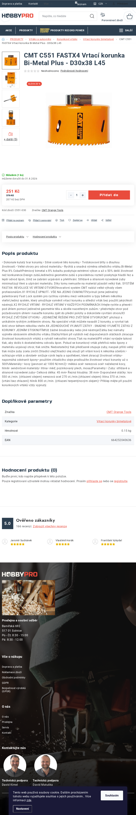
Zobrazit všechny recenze (50, 526)
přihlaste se (94, 481)
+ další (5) (11, 139)
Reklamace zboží (12, 672)
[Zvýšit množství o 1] (83, 195)
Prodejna (7, 722)
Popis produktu (15, 236)
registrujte (121, 481)
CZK (100, 3)
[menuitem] (9, 30)
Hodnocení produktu (45, 236)
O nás (5, 716)
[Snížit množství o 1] (71, 195)
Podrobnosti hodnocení (74, 70)
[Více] (126, 30)
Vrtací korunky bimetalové (114, 421)
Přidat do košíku (109, 196)
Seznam (81, 4)
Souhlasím (112, 795)
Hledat (92, 16)
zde (29, 800)
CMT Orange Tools (52, 210)
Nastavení (22, 808)
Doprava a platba (12, 3)
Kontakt (33, 3)
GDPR (5, 682)
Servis (5, 727)
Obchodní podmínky (14, 677)
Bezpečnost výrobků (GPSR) (14, 690)
